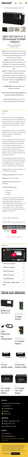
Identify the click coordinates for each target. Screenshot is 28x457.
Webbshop (9, 7)
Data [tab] (3, 113)
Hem (5, 7)
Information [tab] (5, 111)
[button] (18, 3)
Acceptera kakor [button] (15, 453)
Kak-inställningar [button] (6, 453)
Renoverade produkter (17, 7)
